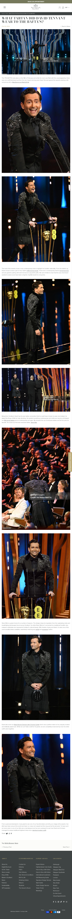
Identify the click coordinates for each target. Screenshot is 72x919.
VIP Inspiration (6, 888)
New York (56, 888)
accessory (45, 629)
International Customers (43, 875)
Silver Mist (34, 422)
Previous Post (7, 847)
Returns (21, 883)
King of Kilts (5, 875)
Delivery (21, 867)
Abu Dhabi (56, 883)
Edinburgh (56, 864)
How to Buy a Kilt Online (43, 869)
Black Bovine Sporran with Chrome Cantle (26, 725)
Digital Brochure (6, 867)
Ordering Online (24, 880)
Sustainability (5, 885)
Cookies (63, 910)
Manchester (56, 880)
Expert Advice (40, 864)
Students (21, 885)
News (7, 13)
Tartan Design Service (42, 885)
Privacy (42, 910)
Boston (55, 885)
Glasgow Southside (59, 872)
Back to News (66, 26)
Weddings (39, 891)
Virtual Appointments (59, 896)
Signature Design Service (43, 880)
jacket (37, 629)
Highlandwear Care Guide (44, 867)
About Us (4, 864)
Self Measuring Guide (42, 877)
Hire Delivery (23, 872)
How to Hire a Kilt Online (43, 872)
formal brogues (64, 271)
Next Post (66, 847)
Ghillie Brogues (9, 843)
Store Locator (6, 872)
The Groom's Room (25, 888)
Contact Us (22, 864)
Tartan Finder (40, 888)
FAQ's (20, 869)
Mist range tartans (9, 420)
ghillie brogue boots (32, 271)
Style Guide (39, 883)
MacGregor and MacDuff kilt (20, 82)
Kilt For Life (22, 877)
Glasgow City (57, 867)
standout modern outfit (39, 830)
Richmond (56, 891)
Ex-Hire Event (57, 893)
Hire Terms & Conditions (26, 875)
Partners (4, 883)
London (55, 877)
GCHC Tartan (6, 869)
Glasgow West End (58, 870)
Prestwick (56, 875)
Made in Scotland (7, 877)
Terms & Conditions (53, 910)
